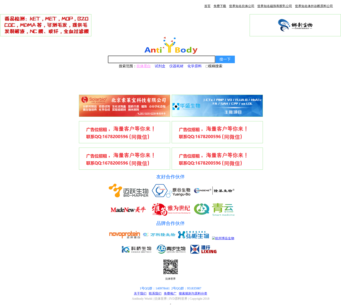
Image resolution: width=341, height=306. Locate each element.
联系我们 (155, 293)
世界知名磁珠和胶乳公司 (274, 6)
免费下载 (220, 6)
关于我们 (140, 293)
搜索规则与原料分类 (193, 293)
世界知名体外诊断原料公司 (314, 6)
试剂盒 (160, 66)
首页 (207, 6)
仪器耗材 (176, 66)
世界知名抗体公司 (241, 6)
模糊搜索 (215, 66)
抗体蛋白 (144, 66)
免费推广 (170, 293)
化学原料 (194, 66)
